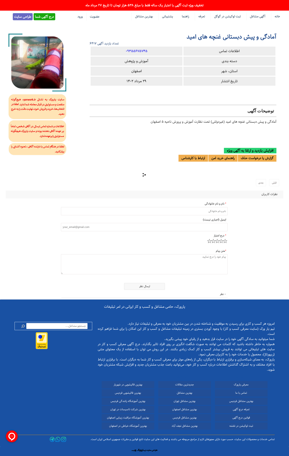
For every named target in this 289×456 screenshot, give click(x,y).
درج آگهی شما (44, 16)
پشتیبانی (167, 16)
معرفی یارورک (241, 384)
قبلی (274, 183)
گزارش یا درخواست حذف (257, 158)
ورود (80, 16)
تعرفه (201, 16)
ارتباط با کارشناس (193, 158)
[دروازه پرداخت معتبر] (41, 340)
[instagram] (63, 439)
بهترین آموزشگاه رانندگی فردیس (127, 401)
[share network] (144, 175)
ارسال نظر (144, 286)
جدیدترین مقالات (184, 384)
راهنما (185, 16)
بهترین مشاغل (184, 393)
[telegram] (52, 439)
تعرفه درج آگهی (241, 409)
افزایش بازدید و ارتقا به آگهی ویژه (250, 150)
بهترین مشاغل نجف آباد (185, 426)
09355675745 (136, 51)
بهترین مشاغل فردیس (241, 401)
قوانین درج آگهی (241, 417)
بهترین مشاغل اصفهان (184, 409)
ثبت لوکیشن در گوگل (227, 16)
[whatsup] (57, 439)
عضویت (94, 16)
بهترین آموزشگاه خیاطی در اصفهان (128, 426)
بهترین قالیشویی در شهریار (128, 384)
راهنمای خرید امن (223, 158)
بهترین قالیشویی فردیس (128, 393)
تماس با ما (241, 393)
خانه (277, 16)
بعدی (260, 183)
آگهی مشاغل (257, 16)
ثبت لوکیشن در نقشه (241, 426)
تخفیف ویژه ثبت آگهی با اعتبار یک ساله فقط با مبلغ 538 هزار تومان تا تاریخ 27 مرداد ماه (144, 5)
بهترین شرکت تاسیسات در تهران (127, 409)
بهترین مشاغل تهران (184, 401)
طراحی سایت (22, 16)
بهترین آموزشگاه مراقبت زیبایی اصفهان (128, 417)
